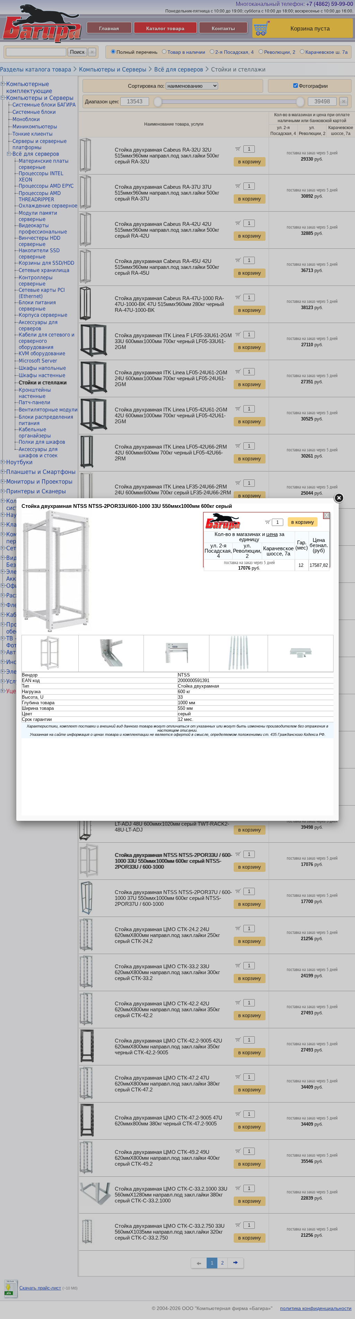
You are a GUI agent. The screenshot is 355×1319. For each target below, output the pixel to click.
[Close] (338, 498)
